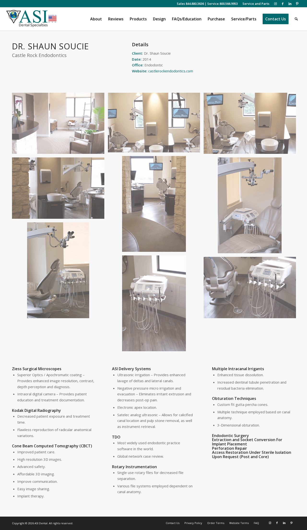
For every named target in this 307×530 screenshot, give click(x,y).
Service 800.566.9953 (222, 3)
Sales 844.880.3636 (190, 3)
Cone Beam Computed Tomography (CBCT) (52, 446)
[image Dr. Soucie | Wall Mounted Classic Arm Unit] (60, 125)
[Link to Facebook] (282, 3)
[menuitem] (254, 3)
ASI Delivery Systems (131, 368)
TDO (116, 437)
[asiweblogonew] (31, 19)
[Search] (296, 19)
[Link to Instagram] (275, 3)
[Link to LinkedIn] (289, 3)
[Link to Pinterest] (297, 3)
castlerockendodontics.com (170, 71)
